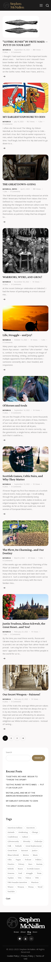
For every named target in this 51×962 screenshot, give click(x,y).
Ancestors (30, 828)
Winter (10, 887)
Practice (11, 864)
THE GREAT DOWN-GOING (19, 184)
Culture (25, 837)
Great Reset (12, 850)
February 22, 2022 (21, 699)
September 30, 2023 (22, 50)
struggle (29, 873)
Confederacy (13, 837)
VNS (37, 878)
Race (30, 864)
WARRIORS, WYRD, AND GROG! (22, 277)
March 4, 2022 (19, 558)
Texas (39, 873)
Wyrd (40, 887)
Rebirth (11, 869)
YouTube (11, 891)
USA (19, 878)
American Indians (15, 828)
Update (11, 878)
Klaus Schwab (13, 855)
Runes (20, 869)
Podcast (28, 860)
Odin (10, 860)
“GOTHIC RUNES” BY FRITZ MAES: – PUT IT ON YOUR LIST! (25, 43)
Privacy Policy (27, 956)
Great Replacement (34, 846)
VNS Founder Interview (17, 882)
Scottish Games (33, 869)
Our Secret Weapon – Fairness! (21, 694)
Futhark (18, 846)
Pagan (18, 860)
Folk (9, 846)
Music (35, 855)
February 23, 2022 (21, 632)
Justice (34, 850)
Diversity (26, 841)
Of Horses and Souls (15, 405)
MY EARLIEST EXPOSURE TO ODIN (24, 116)
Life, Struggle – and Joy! (17, 335)
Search (9, 752)
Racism (39, 864)
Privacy (21, 864)
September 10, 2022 (22, 484)
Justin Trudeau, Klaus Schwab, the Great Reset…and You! (24, 625)
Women (21, 887)
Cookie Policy (13, 956)
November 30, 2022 (21, 282)
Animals (11, 832)
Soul (20, 873)
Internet (24, 850)
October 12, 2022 (20, 340)
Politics (38, 860)
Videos (28, 878)
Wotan (31, 887)
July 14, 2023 (19, 121)
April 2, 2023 (25, 189)
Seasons (11, 873)
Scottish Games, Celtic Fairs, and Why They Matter (23, 477)
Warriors (34, 882)
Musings (7, 50)
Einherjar (38, 841)
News (14, 189)
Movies (26, 855)
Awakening (23, 832)
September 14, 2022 (22, 410)
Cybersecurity (13, 841)
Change (35, 832)
